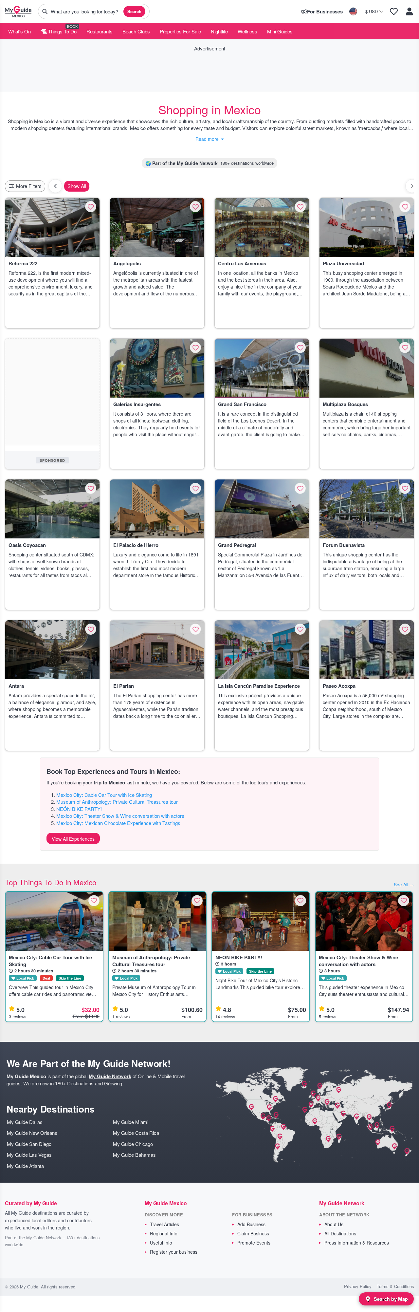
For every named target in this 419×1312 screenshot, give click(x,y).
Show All (76, 185)
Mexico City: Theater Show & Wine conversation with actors (120, 815)
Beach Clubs (136, 31)
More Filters (28, 185)
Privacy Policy (358, 1286)
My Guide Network (110, 1076)
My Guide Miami (130, 1121)
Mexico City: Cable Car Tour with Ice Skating (104, 794)
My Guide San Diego (29, 1143)
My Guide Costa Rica (136, 1132)
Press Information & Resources (356, 1242)
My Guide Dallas (25, 1121)
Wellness (247, 31)
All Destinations (340, 1233)
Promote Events (253, 1242)
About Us (333, 1224)
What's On (19, 31)
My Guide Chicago (133, 1143)
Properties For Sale (180, 31)
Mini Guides (280, 31)
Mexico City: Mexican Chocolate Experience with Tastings (118, 822)
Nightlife (219, 31)
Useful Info (161, 1242)
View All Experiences (73, 838)
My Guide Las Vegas (29, 1154)
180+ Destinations (74, 1083)
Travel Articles (164, 1224)
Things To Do (62, 31)
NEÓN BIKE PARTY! (79, 808)
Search (134, 11)
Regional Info (163, 1233)
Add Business (251, 1224)
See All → (404, 884)
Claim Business (253, 1233)
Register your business (173, 1251)
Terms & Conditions (395, 1286)
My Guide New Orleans (32, 1132)
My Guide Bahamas (134, 1154)
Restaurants (99, 31)
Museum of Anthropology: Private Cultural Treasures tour (117, 801)
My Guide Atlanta (25, 1165)
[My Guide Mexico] (18, 11)
